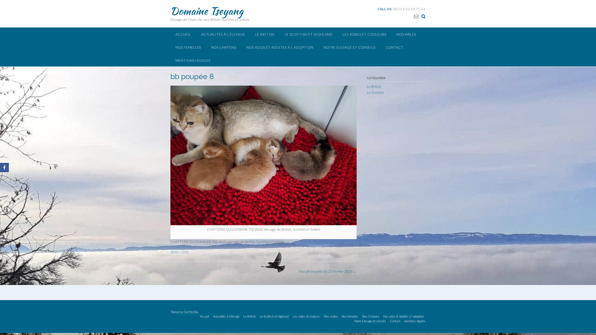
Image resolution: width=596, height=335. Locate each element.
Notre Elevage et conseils (350, 47)
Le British (264, 34)
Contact (394, 47)
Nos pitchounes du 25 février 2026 (328, 271)
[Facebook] (4, 167)
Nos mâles (406, 34)
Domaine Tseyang (206, 10)
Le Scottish (375, 92)
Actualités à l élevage (223, 34)
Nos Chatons (223, 47)
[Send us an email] (416, 16)
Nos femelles (188, 47)
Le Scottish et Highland (308, 34)
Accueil (183, 34)
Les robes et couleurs (364, 34)
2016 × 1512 (179, 252)
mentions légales (193, 60)
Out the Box (191, 312)
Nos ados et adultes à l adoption (280, 47)
